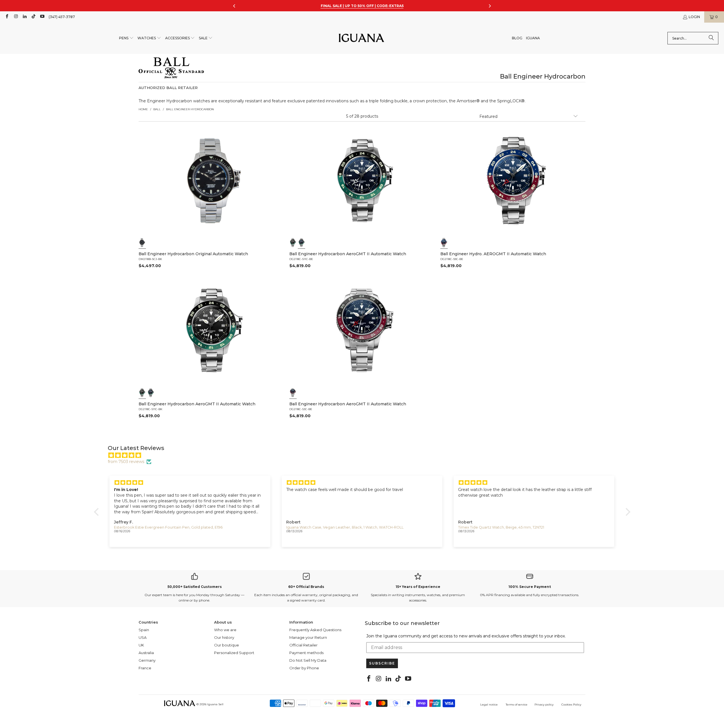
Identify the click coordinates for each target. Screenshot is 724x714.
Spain (144, 630)
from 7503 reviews (126, 461)
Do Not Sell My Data (307, 660)
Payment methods (306, 652)
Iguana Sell (215, 704)
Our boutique (226, 645)
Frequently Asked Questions (315, 630)
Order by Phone (304, 668)
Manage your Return (308, 637)
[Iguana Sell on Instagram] (15, 17)
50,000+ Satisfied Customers (194, 587)
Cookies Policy (571, 704)
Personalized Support (234, 652)
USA (142, 637)
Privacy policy (544, 704)
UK (141, 645)
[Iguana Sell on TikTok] (33, 17)
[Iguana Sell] (361, 38)
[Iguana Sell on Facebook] (6, 17)
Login (694, 17)
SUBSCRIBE (382, 663)
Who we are (225, 630)
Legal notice (489, 704)
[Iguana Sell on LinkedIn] (24, 17)
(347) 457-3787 (62, 17)
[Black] (142, 242)
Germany (147, 660)
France (145, 668)
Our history (224, 637)
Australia (146, 652)
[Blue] (301, 242)
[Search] (711, 38)
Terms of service (516, 704)
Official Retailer (303, 645)
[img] (365, 455)
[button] (126, 38)
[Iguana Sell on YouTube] (42, 17)
